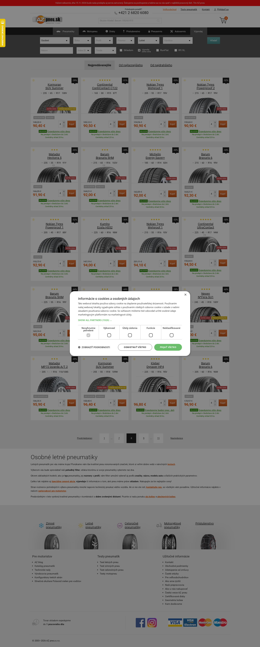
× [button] (185, 294)
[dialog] (130, 323)
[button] (130, 320)
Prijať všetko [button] (168, 347)
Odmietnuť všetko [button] (135, 347)
